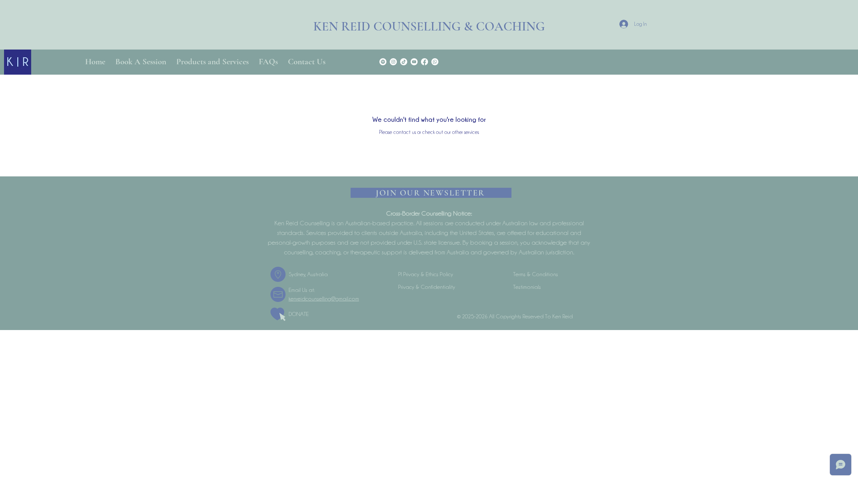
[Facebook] (424, 61)
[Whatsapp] (434, 61)
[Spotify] (382, 61)
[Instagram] (393, 61)
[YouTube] (414, 61)
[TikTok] (403, 61)
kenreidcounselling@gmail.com (324, 299)
